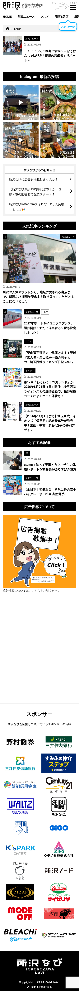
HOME (7, 16)
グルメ (44, 16)
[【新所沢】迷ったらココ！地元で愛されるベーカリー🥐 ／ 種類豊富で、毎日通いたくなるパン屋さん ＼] (21, 140)
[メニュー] (73, 7)
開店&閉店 (61, 16)
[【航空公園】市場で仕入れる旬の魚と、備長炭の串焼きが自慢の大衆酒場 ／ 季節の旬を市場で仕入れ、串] (58, 140)
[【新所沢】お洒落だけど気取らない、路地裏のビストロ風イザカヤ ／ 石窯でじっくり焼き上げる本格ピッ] (58, 102)
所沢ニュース (26, 16)
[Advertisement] (39, 657)
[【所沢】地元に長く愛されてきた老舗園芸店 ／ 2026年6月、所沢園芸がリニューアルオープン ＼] (21, 102)
